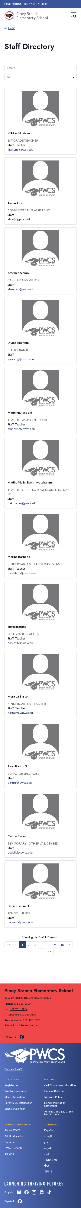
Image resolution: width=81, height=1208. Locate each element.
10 (62, 944)
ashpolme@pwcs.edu (21, 429)
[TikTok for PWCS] (49, 1192)
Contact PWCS (14, 1069)
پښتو (46, 1142)
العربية (48, 1147)
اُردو (46, 1153)
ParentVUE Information (18, 1102)
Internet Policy (53, 1096)
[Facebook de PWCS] (20, 1201)
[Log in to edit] (34, 1184)
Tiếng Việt (50, 1159)
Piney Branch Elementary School (32, 15)
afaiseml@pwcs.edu (20, 149)
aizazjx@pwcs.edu (19, 219)
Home (11, 27)
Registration (12, 1085)
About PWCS (12, 1130)
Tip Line (9, 1153)
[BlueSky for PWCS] (19, 1192)
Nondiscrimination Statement (55, 1104)
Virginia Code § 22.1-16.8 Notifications (59, 1113)
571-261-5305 (18, 1009)
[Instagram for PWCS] (34, 1192)
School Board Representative (22, 1025)
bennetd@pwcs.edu (20, 922)
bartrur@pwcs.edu (20, 782)
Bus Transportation (16, 1090)
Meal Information (15, 1096)
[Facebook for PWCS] (26, 1192)
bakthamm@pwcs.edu (22, 503)
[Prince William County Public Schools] (26, 4)
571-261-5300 (22, 1003)
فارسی (48, 1136)
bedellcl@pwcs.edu (20, 852)
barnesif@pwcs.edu (20, 643)
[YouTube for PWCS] (56, 1192)
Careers (9, 1142)
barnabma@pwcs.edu (22, 573)
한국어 (48, 1171)
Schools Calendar (15, 1108)
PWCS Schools (13, 1147)
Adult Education (14, 1136)
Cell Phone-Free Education (60, 1085)
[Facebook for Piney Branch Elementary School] (22, 1036)
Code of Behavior (54, 1090)
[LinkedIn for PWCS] (41, 1192)
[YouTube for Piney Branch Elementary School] (29, 1036)
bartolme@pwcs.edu (21, 712)
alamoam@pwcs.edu (21, 289)
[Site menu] (73, 15)
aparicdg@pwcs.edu (21, 359)
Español (48, 1130)
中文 (47, 1165)
